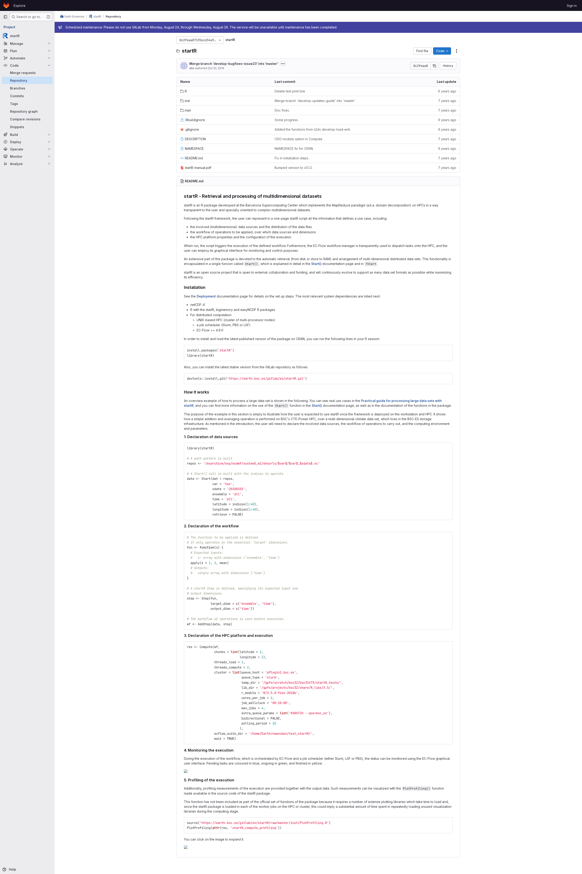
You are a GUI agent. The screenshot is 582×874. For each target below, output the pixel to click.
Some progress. (287, 120)
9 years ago (447, 120)
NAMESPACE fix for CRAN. (294, 148)
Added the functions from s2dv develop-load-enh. (313, 129)
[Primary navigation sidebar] (5, 16)
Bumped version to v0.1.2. (294, 168)
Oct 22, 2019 (216, 68)
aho (191, 68)
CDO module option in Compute (298, 139)
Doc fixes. (282, 110)
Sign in (572, 6)
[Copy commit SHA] (434, 65)
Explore (19, 6)
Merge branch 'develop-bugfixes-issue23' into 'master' (233, 64)
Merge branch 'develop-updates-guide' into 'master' (315, 101)
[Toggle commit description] (283, 64)
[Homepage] (6, 5)
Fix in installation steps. (292, 158)
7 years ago (447, 101)
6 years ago (447, 91)
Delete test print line (290, 91)
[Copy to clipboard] (447, 350)
